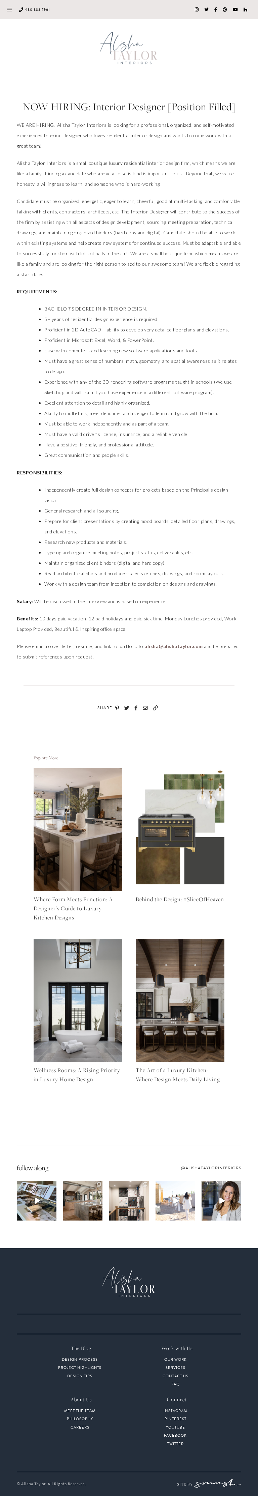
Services (175, 1368)
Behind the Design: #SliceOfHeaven (180, 899)
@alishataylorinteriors (211, 1168)
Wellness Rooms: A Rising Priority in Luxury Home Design (77, 1074)
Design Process (80, 1359)
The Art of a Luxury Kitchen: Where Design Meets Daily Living (178, 1074)
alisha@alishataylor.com (173, 646)
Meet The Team (79, 1411)
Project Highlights (79, 1368)
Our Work (175, 1359)
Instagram (175, 1411)
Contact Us (175, 1376)
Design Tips (79, 1376)
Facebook (175, 1435)
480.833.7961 (37, 9)
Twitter (175, 1444)
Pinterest (175, 1419)
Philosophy (80, 1419)
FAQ (175, 1384)
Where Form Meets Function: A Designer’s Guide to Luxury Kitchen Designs (73, 908)
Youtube (175, 1427)
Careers (80, 1427)
